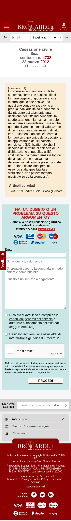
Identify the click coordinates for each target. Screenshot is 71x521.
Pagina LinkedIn (51, 493)
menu (6, 26)
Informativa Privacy (18, 479)
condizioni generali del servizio (31, 319)
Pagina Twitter (42, 493)
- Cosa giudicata (36, 191)
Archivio (35, 482)
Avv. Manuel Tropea (48, 461)
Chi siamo (56, 479)
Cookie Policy (40, 479)
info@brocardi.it (45, 476)
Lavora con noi (35, 486)
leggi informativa (21, 327)
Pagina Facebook (34, 493)
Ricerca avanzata (67, 37)
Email (9, 249)
